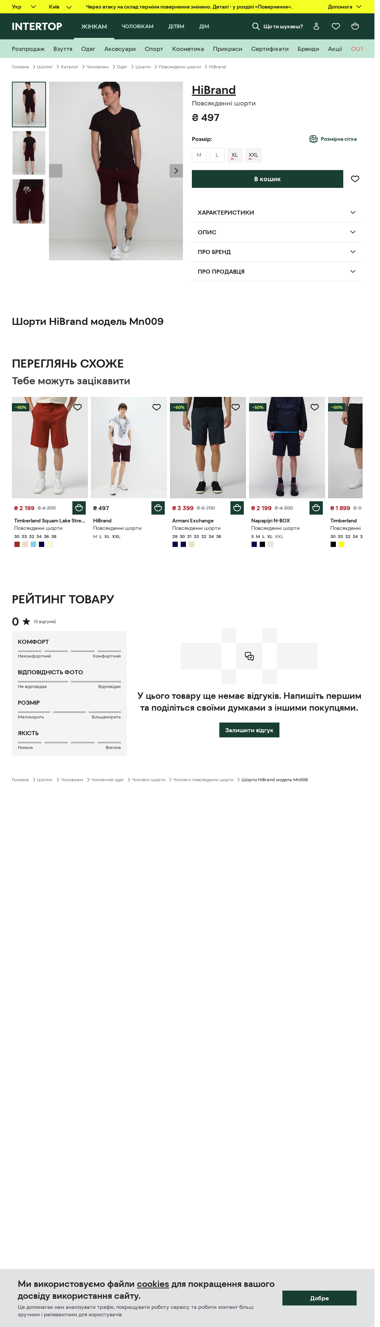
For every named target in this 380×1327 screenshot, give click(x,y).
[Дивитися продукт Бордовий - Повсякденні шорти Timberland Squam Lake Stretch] (50, 447)
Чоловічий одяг (107, 779)
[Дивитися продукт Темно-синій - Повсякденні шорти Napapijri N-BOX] (287, 447)
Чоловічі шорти (148, 779)
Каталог (69, 67)
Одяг (122, 67)
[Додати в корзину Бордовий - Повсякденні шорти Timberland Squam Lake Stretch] (79, 508)
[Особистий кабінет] (316, 26)
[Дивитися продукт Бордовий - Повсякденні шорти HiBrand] (129, 447)
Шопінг (45, 67)
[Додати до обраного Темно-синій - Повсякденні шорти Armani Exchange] (235, 407)
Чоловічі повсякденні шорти (203, 779)
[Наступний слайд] (176, 170)
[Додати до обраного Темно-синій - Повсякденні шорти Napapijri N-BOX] (314, 407)
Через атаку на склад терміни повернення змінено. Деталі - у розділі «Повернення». (189, 6)
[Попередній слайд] (55, 170)
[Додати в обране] (355, 179)
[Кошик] (355, 26)
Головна (20, 67)
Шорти (143, 67)
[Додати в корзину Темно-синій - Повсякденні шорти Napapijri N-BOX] (316, 508)
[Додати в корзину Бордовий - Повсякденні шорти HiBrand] (158, 508)
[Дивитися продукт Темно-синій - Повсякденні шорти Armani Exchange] (208, 447)
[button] (55, 170)
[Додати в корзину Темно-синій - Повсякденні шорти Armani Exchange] (237, 508)
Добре (319, 1298)
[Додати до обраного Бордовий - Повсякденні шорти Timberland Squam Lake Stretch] (77, 407)
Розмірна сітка (339, 138)
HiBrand (217, 67)
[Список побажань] (335, 26)
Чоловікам (97, 67)
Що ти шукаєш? (283, 26)
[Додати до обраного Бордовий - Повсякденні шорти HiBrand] (156, 407)
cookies (153, 1283)
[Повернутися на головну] (37, 26)
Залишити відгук (249, 730)
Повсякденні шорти (180, 67)
